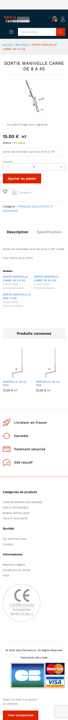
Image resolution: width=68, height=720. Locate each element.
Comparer (25, 192)
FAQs (6, 575)
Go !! (60, 32)
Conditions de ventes (17, 570)
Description (17, 232)
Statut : (8, 142)
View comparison (21, 715)
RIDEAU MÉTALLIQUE (16, 513)
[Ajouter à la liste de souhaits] (5, 191)
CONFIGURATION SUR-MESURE (22, 502)
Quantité (7, 161)
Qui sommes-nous (14, 538)
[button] (8, 375)
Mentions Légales (14, 564)
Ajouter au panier (22, 178)
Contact (8, 544)
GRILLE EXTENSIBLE (16, 507)
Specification (49, 232)
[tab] (17, 233)
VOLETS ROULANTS (15, 518)
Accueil (7, 44)
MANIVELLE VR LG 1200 (47, 383)
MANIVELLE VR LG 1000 (14, 383)
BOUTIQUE (22, 44)
